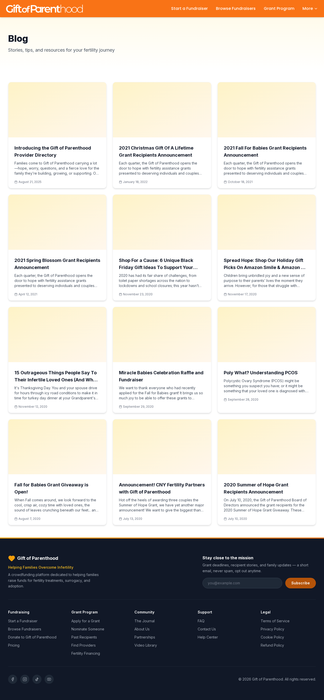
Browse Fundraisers (236, 8)
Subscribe (300, 583)
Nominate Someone (87, 629)
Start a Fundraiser (189, 8)
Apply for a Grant (85, 621)
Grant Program (279, 8)
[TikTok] (37, 679)
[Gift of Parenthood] (44, 9)
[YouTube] (49, 679)
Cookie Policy (272, 637)
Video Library (145, 645)
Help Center (208, 637)
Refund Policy (272, 645)
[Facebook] (12, 679)
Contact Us (207, 629)
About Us (142, 629)
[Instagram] (24, 679)
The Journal (144, 621)
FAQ (201, 621)
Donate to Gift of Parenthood (32, 637)
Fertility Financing (85, 653)
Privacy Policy (272, 629)
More (307, 8)
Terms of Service (275, 621)
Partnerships (144, 637)
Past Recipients (84, 637)
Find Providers (83, 645)
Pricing (13, 645)
